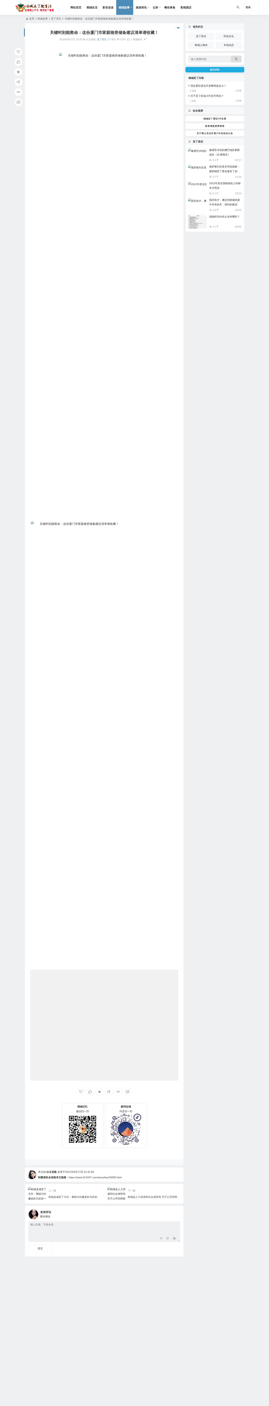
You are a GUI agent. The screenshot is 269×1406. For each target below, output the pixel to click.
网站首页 (75, 7)
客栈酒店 (185, 7)
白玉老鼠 (51, 1171)
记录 (155, 7)
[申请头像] (176, 1213)
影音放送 (108, 7)
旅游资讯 (141, 7)
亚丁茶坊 (56, 18)
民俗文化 (229, 36)
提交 (40, 1248)
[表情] (168, 1239)
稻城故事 (124, 7)
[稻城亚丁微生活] (36, 7)
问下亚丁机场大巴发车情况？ (207, 95)
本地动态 (229, 45)
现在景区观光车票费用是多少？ (208, 85)
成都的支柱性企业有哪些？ (224, 216)
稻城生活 (92, 7)
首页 (31, 18)
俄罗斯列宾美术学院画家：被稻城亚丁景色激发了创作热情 (224, 171)
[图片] (174, 1239)
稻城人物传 (201, 45)
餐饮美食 (169, 7)
